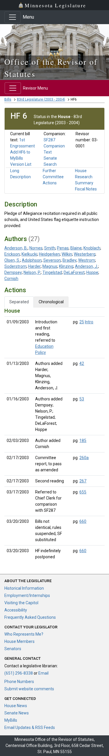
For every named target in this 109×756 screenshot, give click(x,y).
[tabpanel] (54, 435)
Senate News (16, 713)
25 (81, 322)
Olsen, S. (12, 260)
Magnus (49, 266)
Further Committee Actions (53, 176)
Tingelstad (52, 272)
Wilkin (67, 254)
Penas (63, 248)
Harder (34, 266)
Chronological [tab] (51, 301)
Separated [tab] (19, 301)
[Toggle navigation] (12, 17)
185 (82, 440)
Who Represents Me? (23, 634)
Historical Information (24, 588)
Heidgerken (49, 254)
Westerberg (84, 254)
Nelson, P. (32, 272)
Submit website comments (29, 689)
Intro (89, 322)
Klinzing (66, 266)
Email (43, 673)
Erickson (12, 254)
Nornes (35, 248)
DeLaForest (74, 272)
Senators (12, 648)
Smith (49, 248)
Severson (52, 260)
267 (82, 481)
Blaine (76, 248)
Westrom (86, 260)
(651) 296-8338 (18, 673)
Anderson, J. (86, 266)
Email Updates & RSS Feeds (29, 727)
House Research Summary (84, 176)
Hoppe (92, 272)
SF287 (49, 140)
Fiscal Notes (86, 189)
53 (81, 399)
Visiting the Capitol (21, 602)
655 (82, 492)
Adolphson (32, 260)
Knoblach (91, 248)
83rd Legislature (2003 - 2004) (41, 99)
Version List (20, 164)
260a (84, 457)
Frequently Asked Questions (30, 617)
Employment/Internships (27, 595)
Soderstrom (15, 266)
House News (15, 705)
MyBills (10, 720)
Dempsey (13, 272)
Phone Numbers (19, 681)
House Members (19, 641)
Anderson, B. (16, 248)
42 (81, 363)
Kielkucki (29, 254)
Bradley (69, 260)
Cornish (11, 278)
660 (82, 521)
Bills (7, 99)
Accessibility (15, 610)
